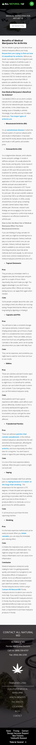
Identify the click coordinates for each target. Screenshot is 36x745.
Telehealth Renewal (18, 738)
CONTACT (17, 715)
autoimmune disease (15, 130)
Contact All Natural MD (11, 589)
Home (8, 731)
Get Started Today (18, 26)
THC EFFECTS (17, 702)
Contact (25, 731)
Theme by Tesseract (17, 742)
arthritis (5, 448)
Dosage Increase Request (18, 733)
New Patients (18, 735)
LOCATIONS (17, 706)
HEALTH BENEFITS (17, 697)
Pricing (16, 731)
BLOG (17, 711)
